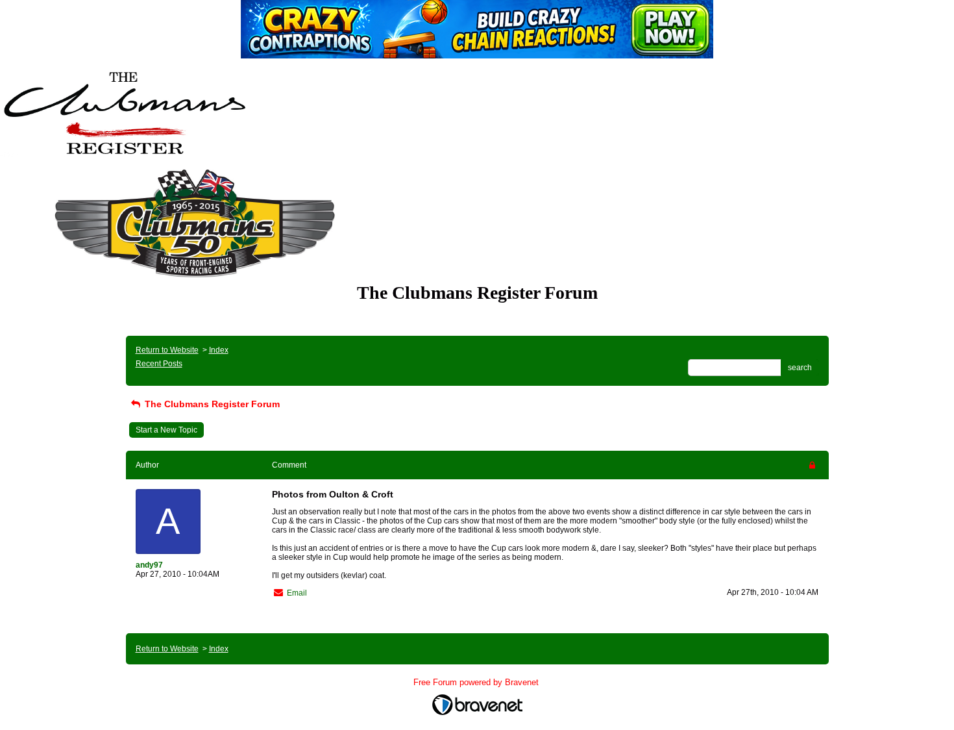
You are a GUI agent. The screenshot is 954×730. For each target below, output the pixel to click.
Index (218, 350)
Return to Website (167, 350)
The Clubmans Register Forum (211, 404)
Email (297, 593)
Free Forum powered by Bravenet (477, 682)
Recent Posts (159, 363)
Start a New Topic (166, 429)
